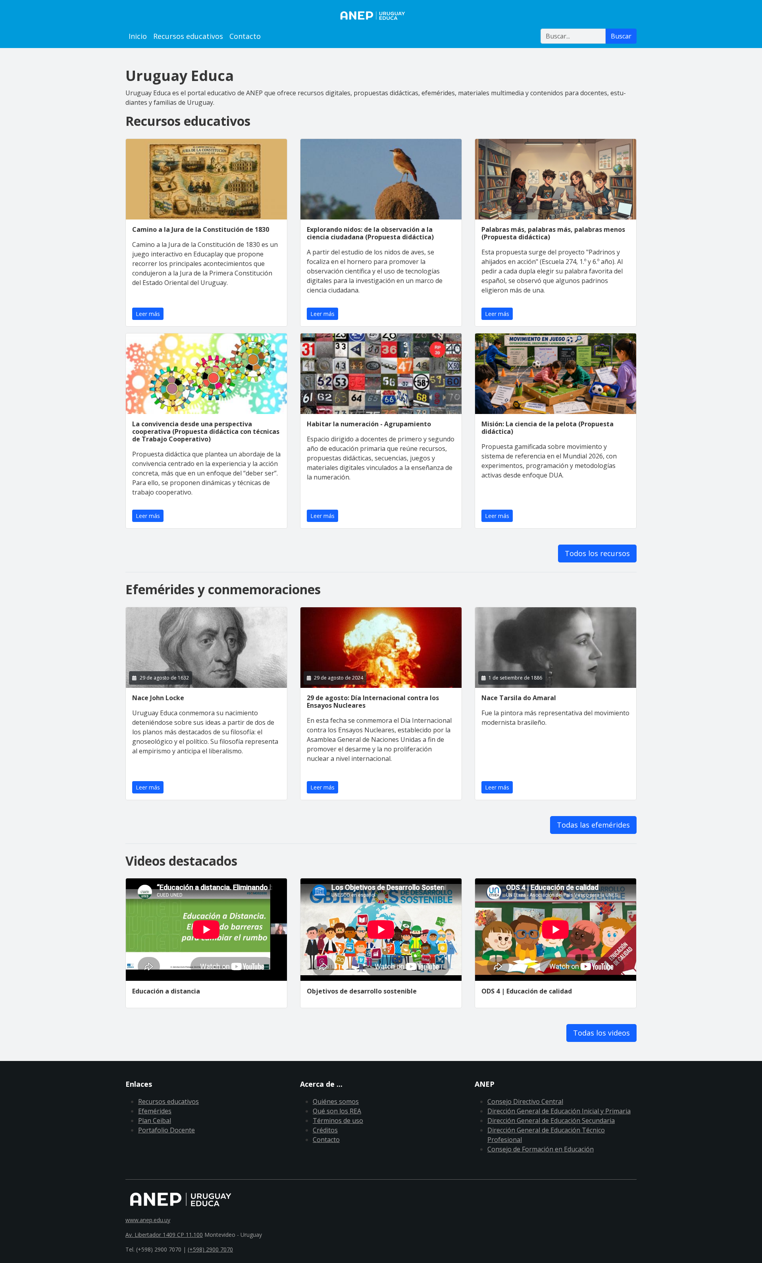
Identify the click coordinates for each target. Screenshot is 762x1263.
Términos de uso (338, 1120)
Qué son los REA (337, 1111)
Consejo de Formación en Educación (540, 1149)
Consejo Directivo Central (525, 1101)
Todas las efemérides (593, 825)
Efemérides (154, 1111)
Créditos (325, 1130)
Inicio (138, 36)
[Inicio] (381, 15)
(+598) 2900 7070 (210, 1249)
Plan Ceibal (154, 1120)
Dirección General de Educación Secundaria (551, 1120)
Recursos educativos (188, 36)
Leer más (148, 314)
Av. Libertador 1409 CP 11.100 (164, 1234)
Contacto (245, 36)
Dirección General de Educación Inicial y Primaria (559, 1111)
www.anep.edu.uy (147, 1220)
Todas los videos (601, 1033)
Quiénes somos (336, 1101)
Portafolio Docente (166, 1130)
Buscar (621, 36)
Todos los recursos (597, 553)
